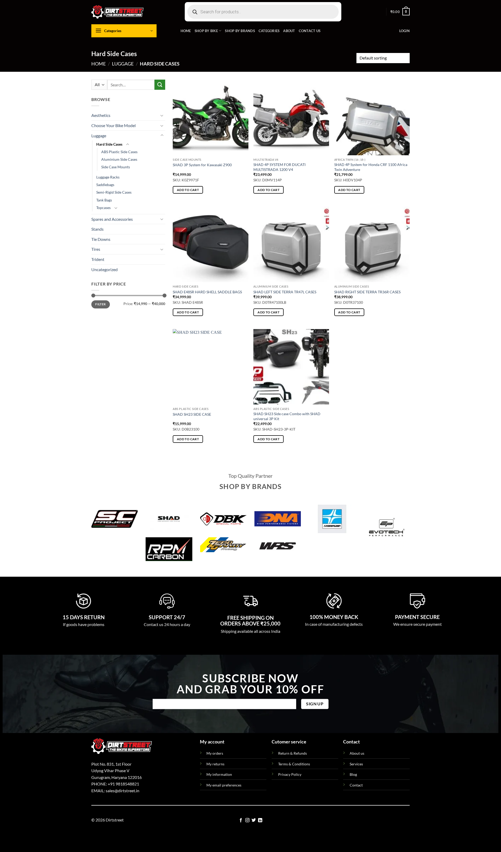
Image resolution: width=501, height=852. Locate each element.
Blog (353, 774)
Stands (97, 229)
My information (219, 774)
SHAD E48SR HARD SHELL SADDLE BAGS (207, 292)
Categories (269, 31)
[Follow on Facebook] (241, 820)
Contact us (310, 31)
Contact (356, 785)
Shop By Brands (240, 31)
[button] (400, 11)
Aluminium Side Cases (119, 159)
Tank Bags (104, 200)
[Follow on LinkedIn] (260, 820)
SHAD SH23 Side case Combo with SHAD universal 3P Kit (286, 416)
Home (186, 31)
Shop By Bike (206, 31)
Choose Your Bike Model (113, 125)
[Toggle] (162, 115)
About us (357, 753)
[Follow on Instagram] (247, 820)
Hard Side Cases (109, 144)
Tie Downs (100, 239)
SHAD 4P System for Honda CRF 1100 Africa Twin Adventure (370, 167)
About (289, 31)
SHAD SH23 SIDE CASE (192, 414)
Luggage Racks (108, 177)
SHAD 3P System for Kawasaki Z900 (202, 165)
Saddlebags (105, 185)
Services (356, 764)
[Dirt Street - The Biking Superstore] (117, 12)
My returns (215, 764)
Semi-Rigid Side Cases (114, 192)
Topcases (103, 207)
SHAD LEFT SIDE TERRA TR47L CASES (284, 292)
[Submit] (159, 85)
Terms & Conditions (294, 764)
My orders (214, 753)
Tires (95, 249)
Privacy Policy (289, 774)
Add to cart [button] (188, 190)
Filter (100, 304)
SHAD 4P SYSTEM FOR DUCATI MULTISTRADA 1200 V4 (279, 167)
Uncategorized (104, 269)
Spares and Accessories (112, 219)
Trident (97, 259)
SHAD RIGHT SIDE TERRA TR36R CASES (367, 292)
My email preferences (223, 785)
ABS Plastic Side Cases (119, 152)
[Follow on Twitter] (254, 820)
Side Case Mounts (115, 167)
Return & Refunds (292, 753)
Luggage (123, 64)
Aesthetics (100, 115)
